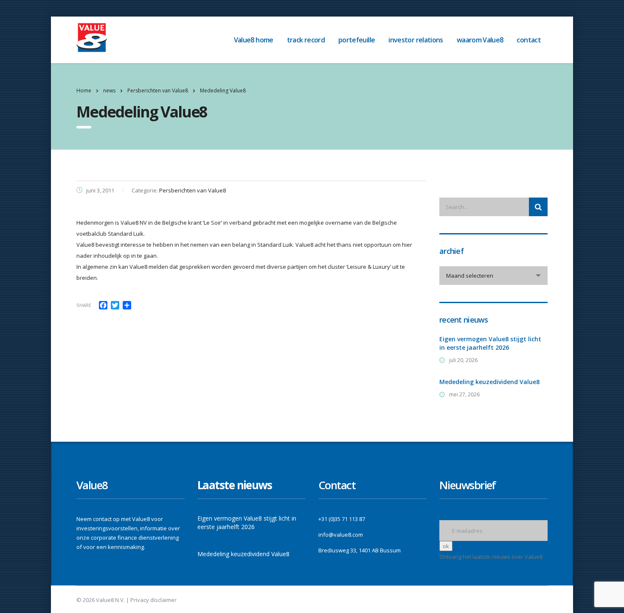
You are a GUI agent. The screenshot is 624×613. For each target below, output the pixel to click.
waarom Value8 (480, 40)
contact (529, 40)
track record (306, 40)
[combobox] (493, 275)
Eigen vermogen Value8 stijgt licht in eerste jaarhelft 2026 (490, 343)
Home (83, 90)
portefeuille (356, 40)
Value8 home (253, 40)
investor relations (415, 40)
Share (83, 305)
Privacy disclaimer (153, 600)
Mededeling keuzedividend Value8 (489, 382)
